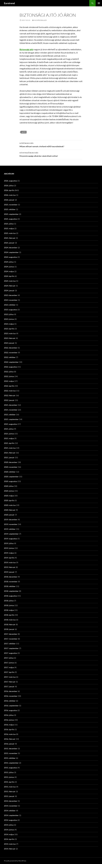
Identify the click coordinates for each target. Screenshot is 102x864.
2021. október (10, 414)
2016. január (9, 744)
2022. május (9, 381)
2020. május (9, 495)
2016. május (9, 725)
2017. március (10, 677)
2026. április (9, 190)
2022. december (10, 348)
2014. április (9, 839)
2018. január (9, 629)
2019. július (9, 543)
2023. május (9, 324)
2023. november (10, 300)
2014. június (9, 829)
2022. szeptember (11, 362)
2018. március (10, 620)
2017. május (9, 667)
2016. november (10, 696)
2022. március (10, 391)
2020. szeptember (11, 476)
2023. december (10, 295)
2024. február (9, 286)
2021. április (9, 443)
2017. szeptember (11, 648)
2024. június (9, 266)
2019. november (10, 524)
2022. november (10, 352)
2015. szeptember (11, 763)
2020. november (10, 467)
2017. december (10, 634)
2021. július (9, 429)
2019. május (9, 553)
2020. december (10, 462)
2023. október (10, 305)
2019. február (9, 567)
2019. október (10, 529)
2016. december (10, 691)
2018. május (9, 610)
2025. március (10, 233)
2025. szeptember (11, 214)
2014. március (10, 844)
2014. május (9, 834)
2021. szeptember (11, 419)
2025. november (10, 204)
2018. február (9, 624)
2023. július (9, 314)
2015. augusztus (10, 767)
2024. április (9, 276)
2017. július (9, 658)
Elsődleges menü (99, 3)
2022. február (9, 395)
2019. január (9, 572)
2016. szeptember (11, 705)
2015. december (10, 748)
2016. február (9, 739)
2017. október (10, 643)
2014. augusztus (10, 820)
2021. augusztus (10, 424)
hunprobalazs (40, 20)
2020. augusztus (10, 481)
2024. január (9, 290)
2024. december (10, 247)
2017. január (9, 686)
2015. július (9, 772)
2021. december (10, 405)
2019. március (10, 562)
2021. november (10, 410)
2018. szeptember (11, 591)
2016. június (9, 720)
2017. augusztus (10, 653)
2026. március (10, 195)
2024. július (9, 262)
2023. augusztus (10, 309)
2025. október (10, 209)
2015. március (10, 787)
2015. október (10, 758)
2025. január (9, 243)
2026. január (9, 200)
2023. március (10, 333)
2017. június (9, 662)
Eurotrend (9, 3)
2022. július (9, 371)
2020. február (9, 510)
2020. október (10, 472)
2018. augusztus (10, 596)
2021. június (9, 433)
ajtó (24, 132)
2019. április (9, 558)
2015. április (9, 782)
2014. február (9, 849)
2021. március (10, 448)
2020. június (9, 491)
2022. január (9, 400)
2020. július (9, 486)
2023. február (9, 338)
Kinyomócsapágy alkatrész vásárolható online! (39, 154)
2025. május (9, 228)
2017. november (10, 639)
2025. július (9, 224)
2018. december (10, 577)
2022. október (10, 357)
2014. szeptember (11, 815)
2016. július (9, 715)
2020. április (9, 500)
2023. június (9, 319)
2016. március (10, 734)
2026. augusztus (10, 181)
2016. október (10, 701)
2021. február (9, 453)
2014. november (10, 806)
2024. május (9, 271)
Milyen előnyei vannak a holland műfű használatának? (42, 145)
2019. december (10, 519)
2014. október (10, 810)
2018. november (10, 581)
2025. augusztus (10, 219)
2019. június (9, 548)
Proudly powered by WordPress (15, 861)
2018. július (9, 600)
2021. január (9, 457)
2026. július (9, 185)
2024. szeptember (11, 252)
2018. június (9, 605)
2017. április (9, 672)
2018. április (9, 615)
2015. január (9, 796)
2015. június (9, 777)
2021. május (9, 438)
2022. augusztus (10, 367)
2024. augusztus (10, 257)
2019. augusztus (10, 538)
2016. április (9, 729)
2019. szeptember (11, 534)
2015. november (10, 753)
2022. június (9, 376)
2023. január (9, 343)
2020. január (9, 515)
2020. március (10, 505)
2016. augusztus (10, 710)
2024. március (10, 281)
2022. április (9, 386)
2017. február (9, 682)
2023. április (9, 328)
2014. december (10, 801)
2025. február (9, 238)
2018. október (10, 586)
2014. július (9, 825)
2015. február (9, 791)
